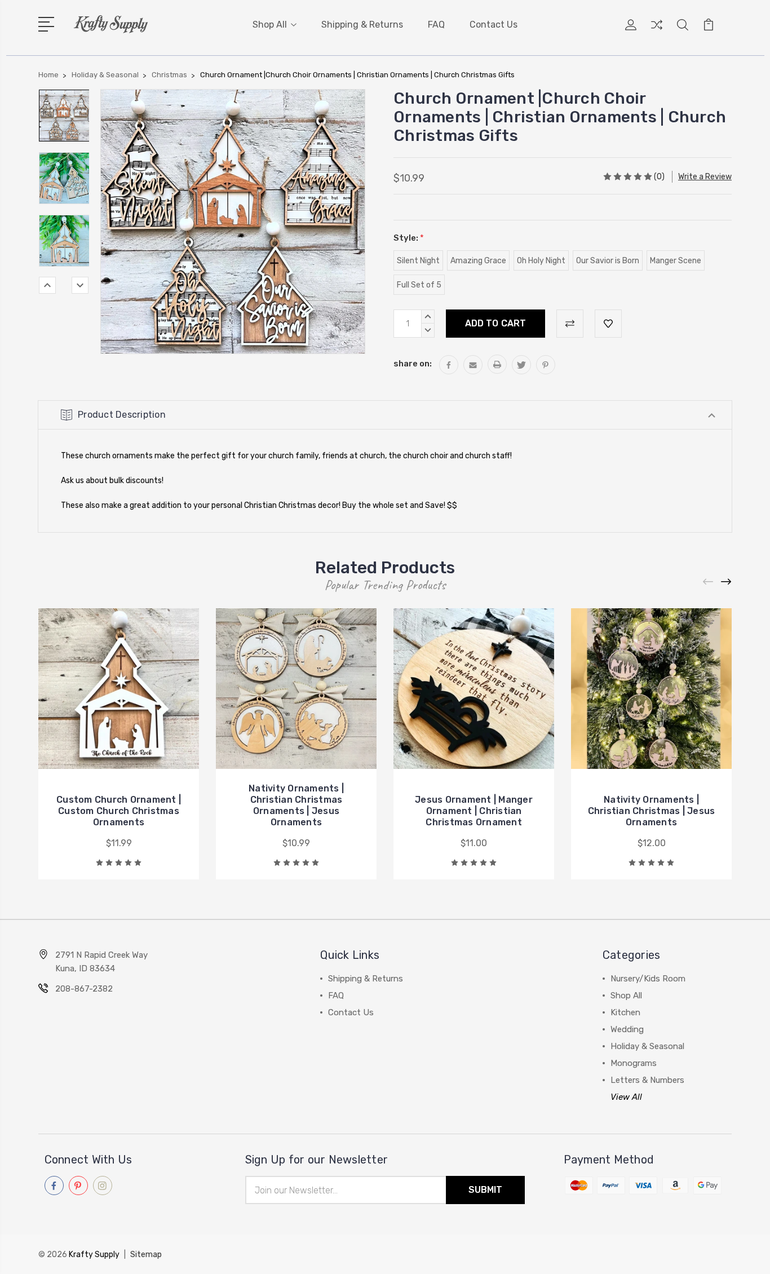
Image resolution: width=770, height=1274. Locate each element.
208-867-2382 (84, 989)
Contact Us (493, 24)
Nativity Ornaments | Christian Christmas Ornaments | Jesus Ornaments (296, 805)
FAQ (436, 24)
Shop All (270, 24)
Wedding (627, 1029)
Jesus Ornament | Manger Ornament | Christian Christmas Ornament (474, 811)
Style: (408, 238)
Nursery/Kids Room (647, 979)
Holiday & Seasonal (647, 1046)
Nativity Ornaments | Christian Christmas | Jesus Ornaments (651, 811)
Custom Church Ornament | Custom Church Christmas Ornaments (118, 811)
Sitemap (146, 1254)
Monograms (633, 1063)
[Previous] (47, 285)
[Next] (80, 285)
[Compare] (656, 32)
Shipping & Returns (362, 24)
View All (626, 1097)
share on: (412, 364)
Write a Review (705, 177)
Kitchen (625, 1012)
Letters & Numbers (647, 1080)
